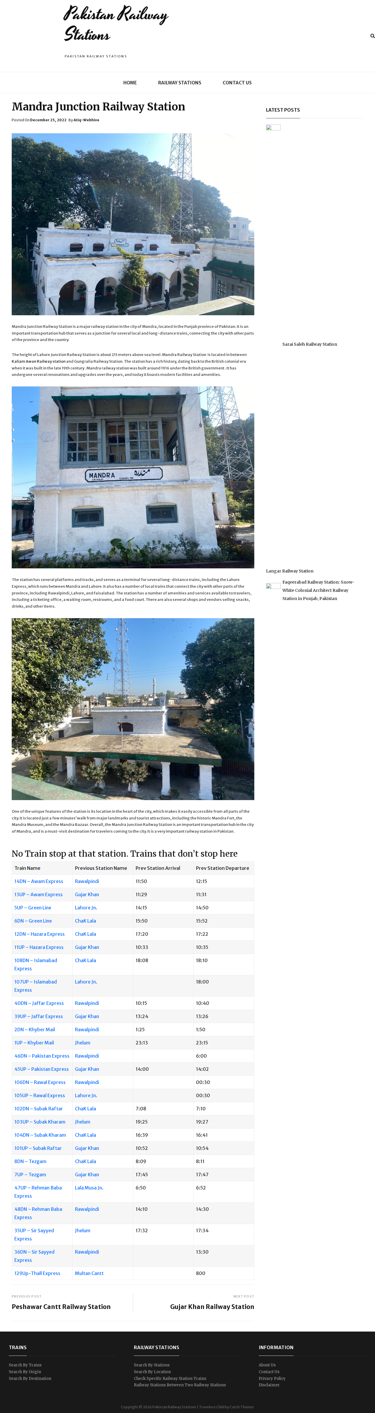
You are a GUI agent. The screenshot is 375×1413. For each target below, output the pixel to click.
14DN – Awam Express (38, 881)
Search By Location (152, 1371)
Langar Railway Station (289, 571)
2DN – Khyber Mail (34, 1029)
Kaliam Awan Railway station (39, 361)
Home (130, 83)
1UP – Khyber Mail (34, 1043)
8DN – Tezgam (30, 1161)
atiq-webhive (86, 120)
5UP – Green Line (32, 908)
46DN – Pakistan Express (41, 1056)
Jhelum (82, 1043)
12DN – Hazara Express (39, 934)
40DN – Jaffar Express (39, 1003)
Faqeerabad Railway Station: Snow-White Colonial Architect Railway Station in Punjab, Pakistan (318, 590)
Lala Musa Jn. (89, 1188)
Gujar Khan (87, 894)
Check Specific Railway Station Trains (170, 1378)
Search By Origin (25, 1371)
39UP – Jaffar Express (38, 1016)
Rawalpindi (87, 881)
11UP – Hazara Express (39, 947)
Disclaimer (269, 1385)
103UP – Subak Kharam (39, 1122)
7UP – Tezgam (30, 1174)
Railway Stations (179, 83)
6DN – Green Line (33, 921)
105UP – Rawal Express (39, 1095)
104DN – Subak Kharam (40, 1135)
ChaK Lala (85, 921)
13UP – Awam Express (38, 894)
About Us (267, 1365)
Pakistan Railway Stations (116, 24)
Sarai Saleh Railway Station (309, 344)
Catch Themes (242, 1407)
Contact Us (237, 83)
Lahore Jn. (86, 908)
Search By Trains (25, 1365)
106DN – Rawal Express (40, 1082)
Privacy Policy (272, 1378)
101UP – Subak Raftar (38, 1148)
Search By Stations (152, 1365)
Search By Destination (30, 1378)
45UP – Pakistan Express (41, 1069)
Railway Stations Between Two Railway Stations (180, 1385)
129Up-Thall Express (37, 1273)
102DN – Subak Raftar (38, 1109)
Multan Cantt (89, 1273)
